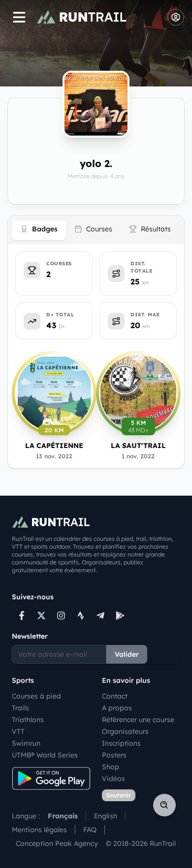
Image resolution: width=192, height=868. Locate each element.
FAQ (89, 829)
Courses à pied (36, 696)
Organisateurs (125, 731)
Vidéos (113, 778)
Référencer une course (138, 719)
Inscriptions (121, 743)
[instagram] (61, 615)
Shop (110, 766)
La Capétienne (54, 445)
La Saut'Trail (138, 445)
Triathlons (28, 719)
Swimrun (26, 743)
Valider (127, 654)
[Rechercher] (164, 805)
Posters (114, 755)
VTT (18, 731)
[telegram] (100, 615)
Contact (115, 696)
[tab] (39, 230)
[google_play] (120, 615)
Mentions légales (39, 829)
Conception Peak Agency (57, 843)
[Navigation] (19, 17)
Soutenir (118, 795)
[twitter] (41, 615)
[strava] (81, 615)
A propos (117, 707)
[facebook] (22, 615)
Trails (20, 707)
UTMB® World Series (45, 755)
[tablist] (96, 230)
